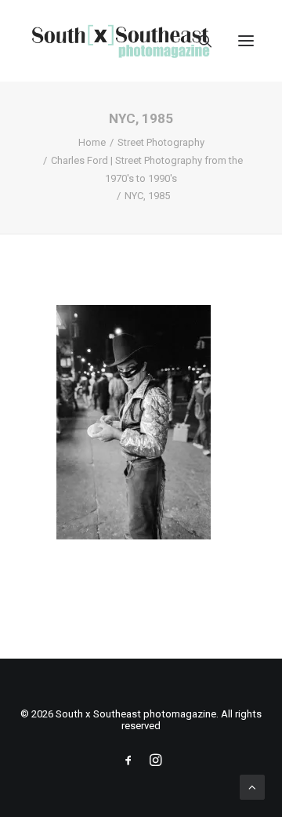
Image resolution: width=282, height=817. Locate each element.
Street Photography (161, 142)
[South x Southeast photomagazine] (120, 40)
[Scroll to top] (252, 786)
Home (92, 142)
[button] (246, 41)
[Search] (198, 41)
